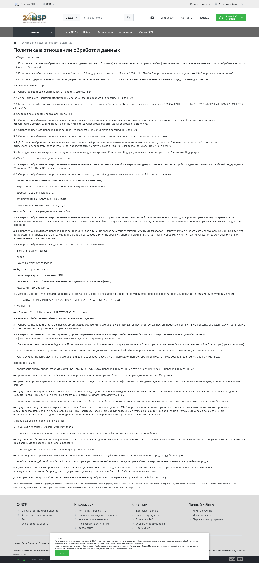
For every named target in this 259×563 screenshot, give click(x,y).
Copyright (21, 559)
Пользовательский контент (95, 523)
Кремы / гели (105, 32)
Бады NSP (70, 32)
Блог (24, 519)
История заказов (203, 515)
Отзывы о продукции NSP (151, 523)
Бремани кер (126, 32)
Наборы (87, 32)
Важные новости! (200, 4)
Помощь (204, 17)
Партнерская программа (208, 519)
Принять (62, 553)
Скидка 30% (168, 17)
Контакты (187, 17)
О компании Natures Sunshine (39, 510)
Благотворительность (34, 523)
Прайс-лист (143, 528)
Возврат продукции (148, 515)
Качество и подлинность (36, 515)
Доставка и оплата (147, 510)
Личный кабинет (203, 510)
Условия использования (93, 519)
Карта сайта (86, 528)
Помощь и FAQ (145, 519)
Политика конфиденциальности (98, 515)
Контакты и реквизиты (92, 510)
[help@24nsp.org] (152, 17)
